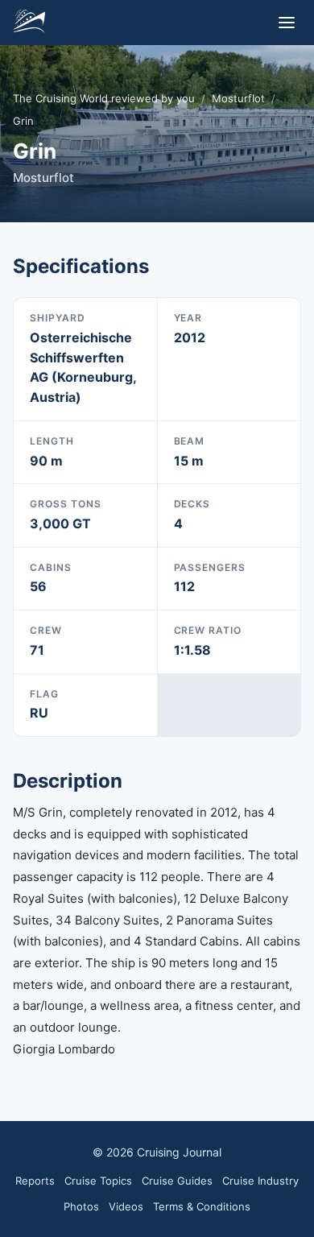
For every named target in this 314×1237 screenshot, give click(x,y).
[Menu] (286, 22)
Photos (81, 1206)
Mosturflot (238, 98)
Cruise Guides (177, 1180)
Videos (126, 1206)
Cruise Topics (98, 1180)
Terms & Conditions (201, 1206)
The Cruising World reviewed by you (104, 98)
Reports (35, 1180)
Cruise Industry (260, 1180)
